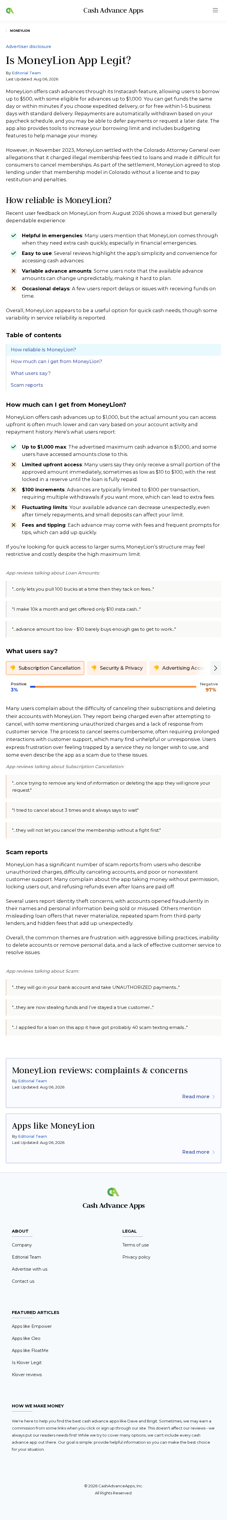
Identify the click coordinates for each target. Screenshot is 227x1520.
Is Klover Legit (27, 1362)
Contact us (23, 1281)
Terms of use (135, 1245)
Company (22, 1245)
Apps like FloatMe (30, 1350)
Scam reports (27, 385)
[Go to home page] (10, 11)
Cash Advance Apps (113, 10)
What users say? (31, 373)
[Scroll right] (215, 668)
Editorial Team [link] (32, 1080)
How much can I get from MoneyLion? (56, 361)
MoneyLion (20, 31)
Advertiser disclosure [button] (28, 46)
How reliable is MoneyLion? (43, 350)
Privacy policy (136, 1257)
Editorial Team (26, 72)
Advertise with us (29, 1269)
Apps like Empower (32, 1326)
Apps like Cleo (26, 1338)
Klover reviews (27, 1374)
